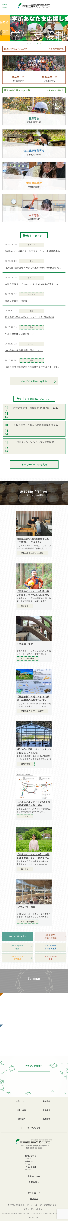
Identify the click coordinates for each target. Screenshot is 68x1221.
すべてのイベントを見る (34, 464)
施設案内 (21, 1119)
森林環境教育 (51, 947)
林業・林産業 (51, 936)
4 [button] (37, 43)
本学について (21, 1101)
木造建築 (17, 957)
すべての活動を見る (17, 936)
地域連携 (46, 1119)
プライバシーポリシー (34, 1209)
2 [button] (30, 43)
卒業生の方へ (34, 1176)
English (34, 1199)
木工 (50, 957)
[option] (34, 28)
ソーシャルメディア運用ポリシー (43, 1205)
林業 (17, 947)
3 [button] (34, 43)
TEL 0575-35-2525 (34, 1148)
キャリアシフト (34, 1128)
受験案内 (46, 1101)
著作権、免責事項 (16, 1205)
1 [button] (27, 43)
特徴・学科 (21, 1110)
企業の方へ (34, 1182)
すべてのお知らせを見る (34, 381)
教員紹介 (46, 1110)
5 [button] (40, 43)
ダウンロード (34, 1193)
